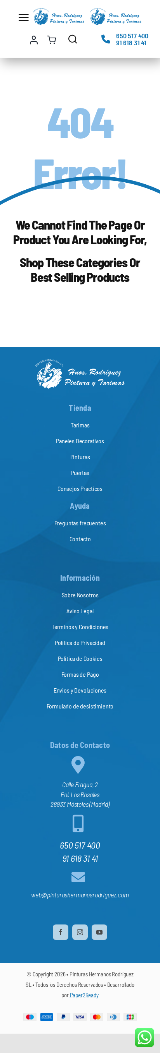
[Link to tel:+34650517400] (105, 38)
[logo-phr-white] (80, 362)
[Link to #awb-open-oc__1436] (72, 38)
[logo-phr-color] (58, 11)
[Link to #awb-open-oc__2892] (23, 17)
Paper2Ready (84, 994)
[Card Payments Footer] (79, 1016)
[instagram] (80, 932)
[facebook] (60, 932)
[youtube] (99, 932)
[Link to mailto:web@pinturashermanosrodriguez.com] (78, 877)
